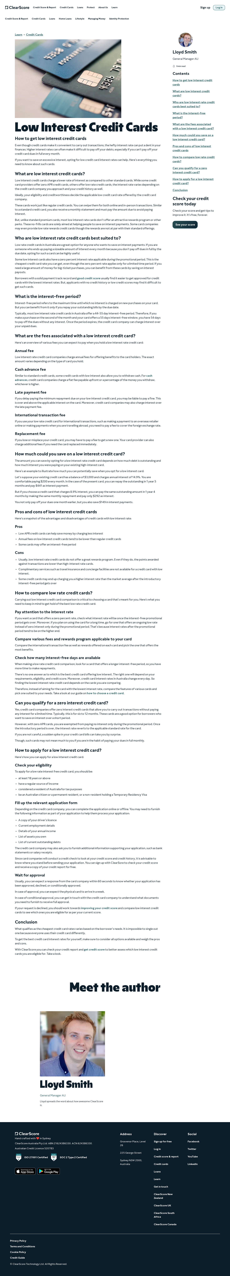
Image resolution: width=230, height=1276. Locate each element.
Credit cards (161, 1164)
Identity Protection (119, 19)
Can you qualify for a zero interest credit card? (190, 170)
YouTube (193, 1156)
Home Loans (65, 19)
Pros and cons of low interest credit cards (192, 148)
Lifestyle (79, 19)
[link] (219, 7)
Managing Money (96, 19)
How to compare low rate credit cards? (194, 159)
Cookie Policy (18, 1252)
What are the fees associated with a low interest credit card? (193, 126)
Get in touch (161, 1186)
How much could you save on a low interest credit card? (193, 137)
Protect (91, 7)
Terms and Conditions (22, 1246)
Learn (115, 7)
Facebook (193, 1141)
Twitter (192, 1149)
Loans (80, 7)
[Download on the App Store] (25, 1171)
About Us (103, 7)
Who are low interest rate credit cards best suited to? (194, 104)
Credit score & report (166, 1156)
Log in (157, 1149)
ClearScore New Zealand (163, 1196)
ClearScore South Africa (164, 1215)
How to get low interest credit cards (192, 82)
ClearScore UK (162, 1205)
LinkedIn (193, 1164)
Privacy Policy (18, 1240)
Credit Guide (17, 1257)
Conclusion (180, 190)
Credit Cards (66, 7)
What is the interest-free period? (189, 115)
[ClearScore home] (17, 7)
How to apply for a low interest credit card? (193, 181)
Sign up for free (163, 1141)
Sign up (205, 7)
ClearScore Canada (165, 1224)
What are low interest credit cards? (191, 93)
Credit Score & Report (44, 7)
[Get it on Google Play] (48, 1171)
